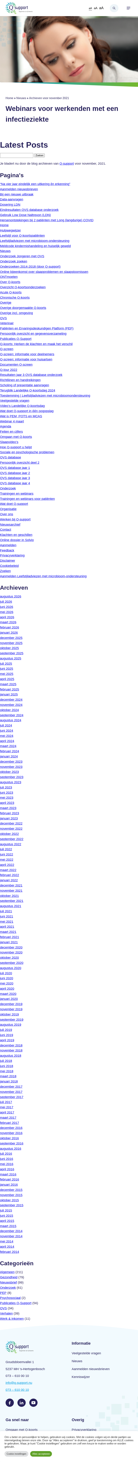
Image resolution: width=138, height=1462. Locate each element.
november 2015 (11, 1195)
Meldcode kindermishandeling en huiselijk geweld (35, 246)
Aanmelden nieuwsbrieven (19, 189)
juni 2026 (6, 607)
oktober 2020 (9, 957)
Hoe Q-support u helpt (16, 447)
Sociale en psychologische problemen (27, 452)
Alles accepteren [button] (41, 1454)
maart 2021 (8, 932)
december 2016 (11, 1128)
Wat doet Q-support (14, 504)
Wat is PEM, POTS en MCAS (21, 416)
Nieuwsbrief (8, 1282)
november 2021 (11, 890)
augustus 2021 (10, 906)
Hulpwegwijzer (10, 230)
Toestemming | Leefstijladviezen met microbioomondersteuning (45, 395)
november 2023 (11, 767)
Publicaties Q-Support (15, 339)
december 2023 (11, 761)
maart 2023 (8, 808)
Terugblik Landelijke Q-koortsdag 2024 (27, 390)
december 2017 (11, 1086)
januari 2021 (9, 942)
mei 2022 (6, 859)
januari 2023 (9, 818)
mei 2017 (6, 1107)
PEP (3, 1293)
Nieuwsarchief (10, 524)
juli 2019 (6, 1030)
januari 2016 (9, 1184)
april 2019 (7, 1040)
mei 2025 (6, 674)
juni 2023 (6, 792)
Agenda (5, 426)
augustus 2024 (10, 720)
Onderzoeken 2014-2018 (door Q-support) (30, 266)
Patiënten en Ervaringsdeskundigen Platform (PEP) (36, 328)
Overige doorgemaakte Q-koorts (23, 308)
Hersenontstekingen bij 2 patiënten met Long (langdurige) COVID (46, 220)
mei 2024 (6, 736)
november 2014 (11, 1236)
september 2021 (11, 901)
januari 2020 (9, 999)
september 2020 (11, 963)
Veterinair (7, 323)
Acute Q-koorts (11, 292)
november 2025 (11, 643)
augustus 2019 (10, 1024)
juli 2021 (6, 911)
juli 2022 (6, 849)
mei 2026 (6, 612)
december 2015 (11, 1190)
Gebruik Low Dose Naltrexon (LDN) (25, 215)
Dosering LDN (10, 204)
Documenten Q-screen (16, 364)
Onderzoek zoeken (13, 261)
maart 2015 (8, 1226)
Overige (5, 302)
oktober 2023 (9, 772)
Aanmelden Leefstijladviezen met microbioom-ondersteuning (43, 576)
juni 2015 (6, 1215)
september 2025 (11, 653)
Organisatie (8, 509)
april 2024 (7, 741)
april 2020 (7, 988)
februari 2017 (9, 1123)
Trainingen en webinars (16, 493)
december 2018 (11, 1045)
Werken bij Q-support (15, 519)
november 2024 (11, 705)
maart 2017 (8, 1117)
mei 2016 (6, 1164)
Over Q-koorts (10, 282)
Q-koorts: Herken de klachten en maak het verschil (36, 344)
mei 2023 (6, 797)
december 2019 (11, 1004)
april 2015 (7, 1221)
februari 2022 (9, 875)
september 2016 (11, 1143)
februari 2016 (9, 1179)
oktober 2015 (9, 1200)
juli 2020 (6, 973)
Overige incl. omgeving (16, 313)
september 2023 (11, 777)
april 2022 (7, 865)
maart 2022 (8, 870)
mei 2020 (6, 983)
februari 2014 (9, 1252)
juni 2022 (6, 854)
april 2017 (7, 1112)
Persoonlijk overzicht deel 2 (19, 462)
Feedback (7, 550)
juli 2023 (6, 787)
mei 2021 (6, 921)
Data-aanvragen (11, 199)
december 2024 (11, 699)
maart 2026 (8, 622)
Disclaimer (7, 560)
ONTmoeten (9, 277)
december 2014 (11, 1231)
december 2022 (11, 823)
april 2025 (7, 679)
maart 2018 (8, 1076)
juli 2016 (6, 1153)
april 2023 (7, 803)
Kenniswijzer (81, 1377)
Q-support (66, 163)
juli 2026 (6, 601)
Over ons (6, 514)
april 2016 (7, 1169)
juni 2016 (6, 1159)
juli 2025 (6, 663)
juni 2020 (6, 978)
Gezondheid (8, 1277)
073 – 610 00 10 (17, 1390)
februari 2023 (9, 813)
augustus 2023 (10, 782)
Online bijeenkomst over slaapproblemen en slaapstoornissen (44, 272)
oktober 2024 (9, 710)
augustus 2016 (10, 1148)
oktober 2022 (9, 834)
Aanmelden (8, 545)
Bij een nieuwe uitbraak (16, 194)
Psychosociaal (10, 1298)
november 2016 (11, 1133)
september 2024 (11, 715)
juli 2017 (6, 1102)
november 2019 (11, 1009)
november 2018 (11, 1050)
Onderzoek (8, 488)
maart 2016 (8, 1174)
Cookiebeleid (9, 566)
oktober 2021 (9, 896)
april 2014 (7, 1246)
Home (9, 98)
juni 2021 (6, 916)
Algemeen (7, 1272)
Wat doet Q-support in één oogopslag (27, 411)
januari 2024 (9, 756)
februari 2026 (9, 627)
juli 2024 (6, 725)
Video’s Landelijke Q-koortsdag (22, 406)
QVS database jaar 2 (15, 473)
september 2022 (11, 839)
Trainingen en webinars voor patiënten (27, 499)
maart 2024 (8, 746)
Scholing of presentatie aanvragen (24, 385)
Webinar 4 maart (12, 421)
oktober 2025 (9, 648)
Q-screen (6, 349)
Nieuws (21, 98)
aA (90, 8)
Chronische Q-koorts (15, 297)
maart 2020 (8, 994)
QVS (3, 318)
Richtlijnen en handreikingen (20, 380)
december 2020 (11, 947)
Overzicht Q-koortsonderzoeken (23, 287)
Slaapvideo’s (9, 442)
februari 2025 (9, 689)
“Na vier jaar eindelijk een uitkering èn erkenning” (35, 184)
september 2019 (11, 1019)
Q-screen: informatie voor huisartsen (26, 359)
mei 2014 (6, 1241)
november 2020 (11, 952)
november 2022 (11, 828)
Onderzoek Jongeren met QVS (22, 256)
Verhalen (6, 1313)
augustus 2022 (10, 844)
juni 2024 (6, 730)
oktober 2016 (9, 1138)
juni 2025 (6, 668)
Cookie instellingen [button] (16, 1454)
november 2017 (11, 1092)
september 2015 (11, 1205)
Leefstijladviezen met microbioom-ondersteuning (34, 241)
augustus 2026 (10, 596)
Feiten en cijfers (11, 431)
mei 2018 (6, 1071)
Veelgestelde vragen (14, 400)
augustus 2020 (10, 968)
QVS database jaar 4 (15, 483)
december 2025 (11, 638)
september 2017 (11, 1097)
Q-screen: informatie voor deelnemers (27, 354)
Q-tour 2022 (8, 370)
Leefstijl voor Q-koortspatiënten (22, 235)
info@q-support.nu (19, 1383)
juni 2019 (6, 1035)
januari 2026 (9, 632)
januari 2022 (9, 880)
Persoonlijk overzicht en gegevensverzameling (33, 333)
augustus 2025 (10, 658)
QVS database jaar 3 (15, 478)
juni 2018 (6, 1066)
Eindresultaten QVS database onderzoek (29, 210)
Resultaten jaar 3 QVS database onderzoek (31, 375)
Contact (5, 529)
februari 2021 (9, 937)
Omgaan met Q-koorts (16, 437)
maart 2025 (8, 684)
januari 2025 (9, 694)
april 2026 (7, 617)
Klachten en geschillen (16, 535)
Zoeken (114, 8)
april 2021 (7, 926)
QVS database (10, 457)
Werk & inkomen (12, 1318)
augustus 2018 (10, 1055)
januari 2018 (9, 1081)
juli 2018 (6, 1061)
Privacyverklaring (12, 555)
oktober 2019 (9, 1014)
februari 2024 (9, 751)
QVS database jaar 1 (15, 468)
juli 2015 (6, 1210)
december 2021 (11, 885)
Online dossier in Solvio (17, 540)
